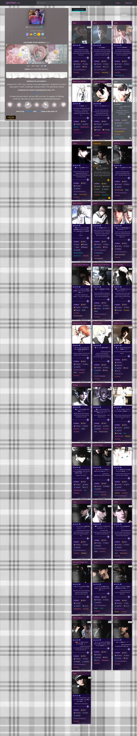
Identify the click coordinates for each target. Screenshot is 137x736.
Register (128, 3)
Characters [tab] (79, 10)
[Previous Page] (73, 729)
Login (118, 3)
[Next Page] (93, 729)
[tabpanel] (102, 372)
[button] (99, 3)
